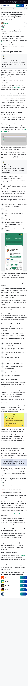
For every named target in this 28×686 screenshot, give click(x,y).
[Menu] (26, 5)
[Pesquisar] (14, 5)
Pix (2, 42)
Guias (10, 8)
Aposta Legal (4, 8)
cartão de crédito (16, 513)
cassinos (23, 555)
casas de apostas (16, 87)
